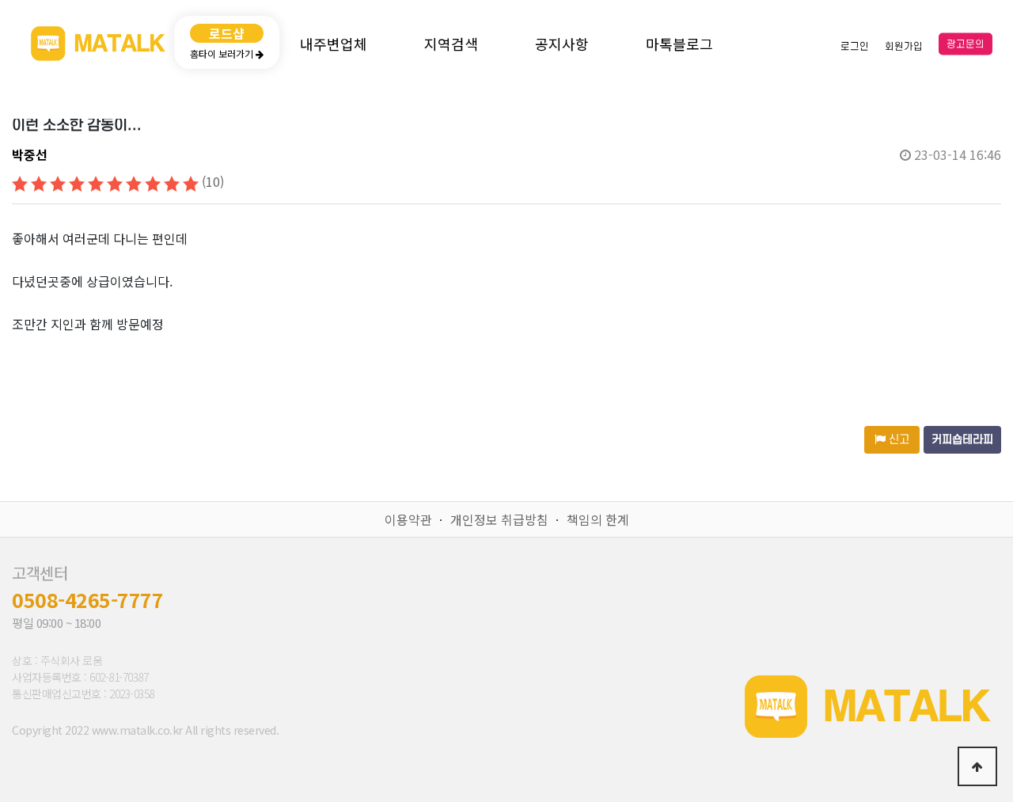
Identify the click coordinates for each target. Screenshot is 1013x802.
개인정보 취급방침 (499, 519)
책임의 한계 (598, 519)
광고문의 (966, 44)
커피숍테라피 (962, 440)
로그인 (854, 45)
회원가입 (904, 45)
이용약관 (408, 519)
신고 (897, 440)
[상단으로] (977, 766)
